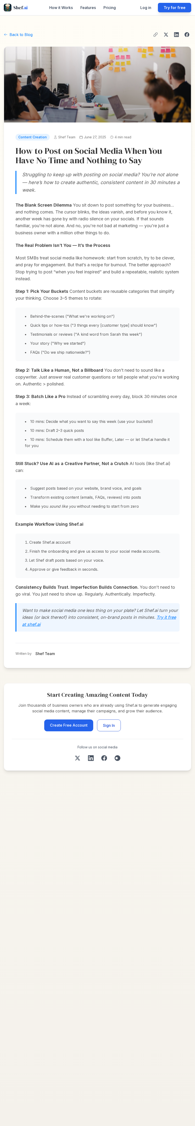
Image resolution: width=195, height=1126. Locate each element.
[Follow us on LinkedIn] (91, 758)
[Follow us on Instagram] (117, 758)
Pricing (109, 7)
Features (88, 7)
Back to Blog (21, 34)
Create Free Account (69, 725)
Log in (145, 7)
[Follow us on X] (77, 758)
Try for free (174, 7)
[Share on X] (166, 34)
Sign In (109, 725)
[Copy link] (155, 34)
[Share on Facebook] (187, 34)
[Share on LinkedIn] (176, 34)
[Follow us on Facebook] (104, 758)
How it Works (61, 7)
